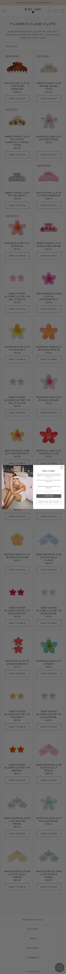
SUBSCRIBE (48, 496)
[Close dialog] (61, 467)
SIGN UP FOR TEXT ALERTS (48, 502)
